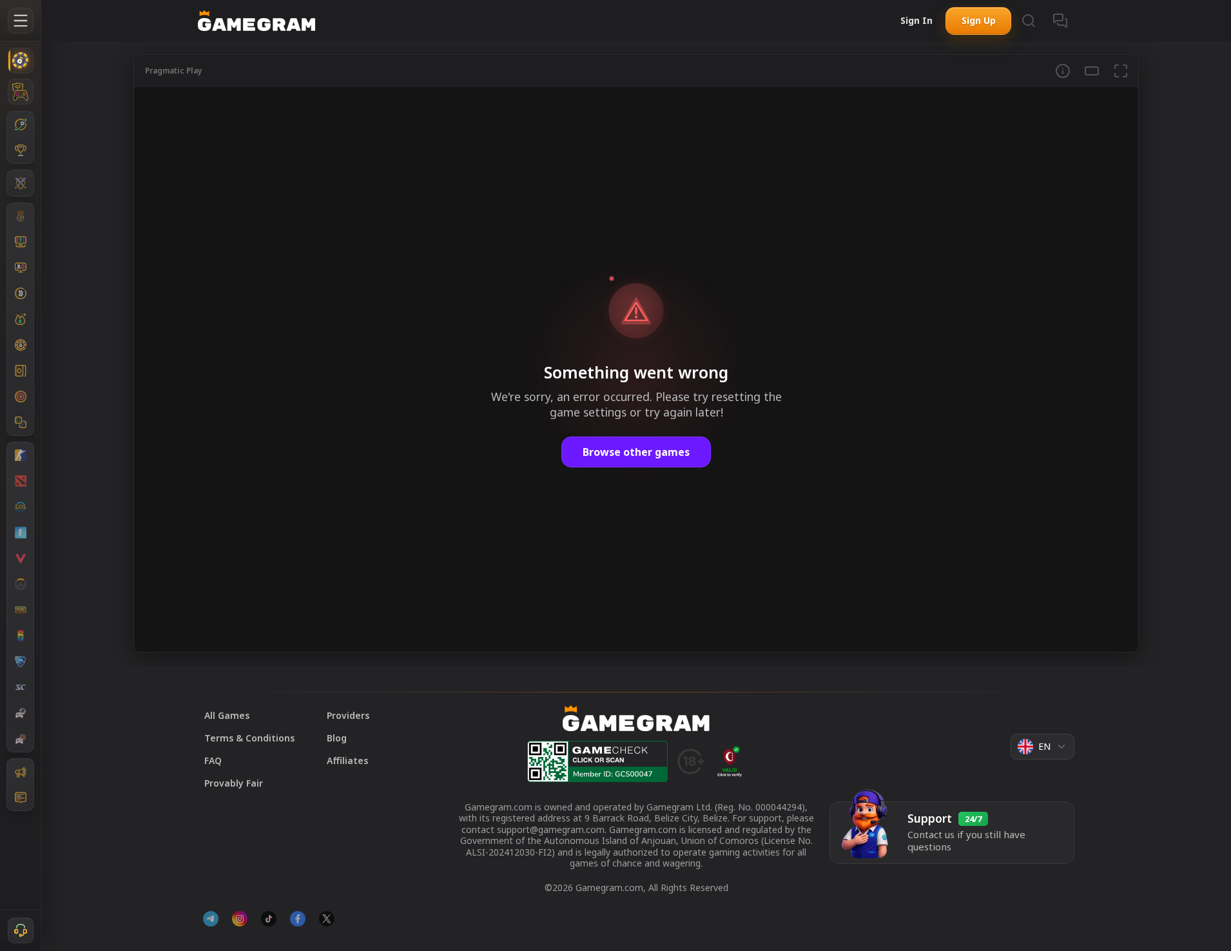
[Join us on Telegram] (211, 919)
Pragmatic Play (173, 70)
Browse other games (636, 452)
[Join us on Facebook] (298, 919)
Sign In (916, 20)
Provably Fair (233, 783)
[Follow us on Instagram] (240, 919)
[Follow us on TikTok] (269, 919)
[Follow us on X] (327, 919)
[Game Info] (1063, 71)
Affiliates (347, 760)
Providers (348, 715)
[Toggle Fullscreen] (1121, 71)
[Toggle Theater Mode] (1092, 71)
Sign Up (979, 20)
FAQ (213, 760)
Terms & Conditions (249, 738)
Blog (337, 738)
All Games (226, 715)
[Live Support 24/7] (21, 930)
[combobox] (1042, 746)
